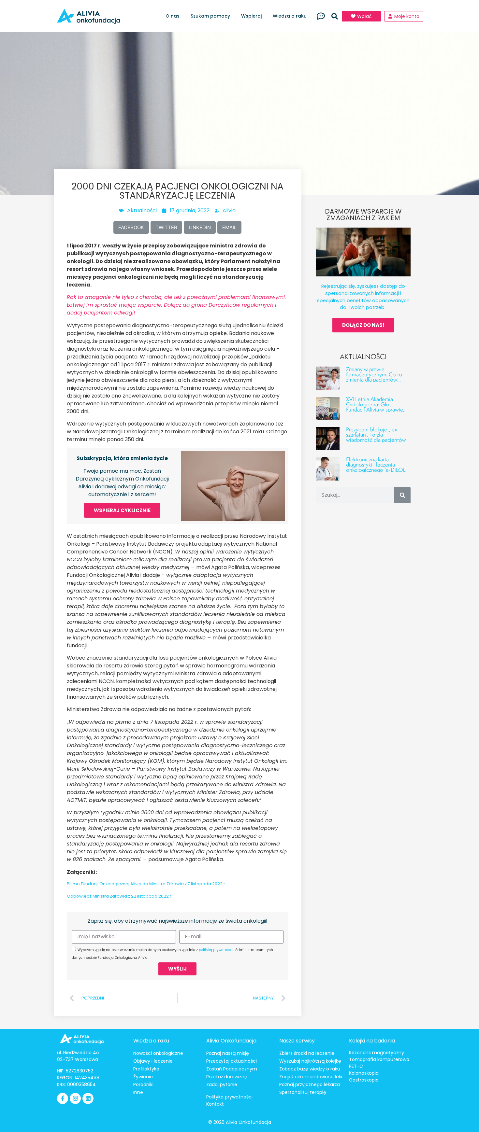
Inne (138, 1092)
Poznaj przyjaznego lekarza (309, 1084)
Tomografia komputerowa (379, 1059)
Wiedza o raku (290, 16)
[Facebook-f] (62, 1098)
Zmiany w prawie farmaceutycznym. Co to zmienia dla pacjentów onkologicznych (374, 376)
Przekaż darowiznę (226, 1076)
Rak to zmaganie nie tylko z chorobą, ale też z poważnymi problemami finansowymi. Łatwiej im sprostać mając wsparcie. (176, 304)
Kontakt (215, 1104)
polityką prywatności (216, 949)
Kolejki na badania (372, 1040)
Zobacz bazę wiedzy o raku (309, 1069)
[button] (334, 16)
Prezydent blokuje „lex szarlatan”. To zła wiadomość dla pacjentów (376, 434)
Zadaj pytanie (221, 1084)
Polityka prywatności (229, 1097)
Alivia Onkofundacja (231, 1040)
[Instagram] (75, 1098)
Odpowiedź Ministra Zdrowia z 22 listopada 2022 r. (119, 896)
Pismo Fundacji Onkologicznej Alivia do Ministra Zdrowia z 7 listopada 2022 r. (146, 884)
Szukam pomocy (210, 16)
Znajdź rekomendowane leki (310, 1076)
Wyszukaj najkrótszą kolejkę (310, 1061)
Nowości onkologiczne (158, 1053)
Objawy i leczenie (153, 1061)
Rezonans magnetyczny (376, 1052)
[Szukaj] (402, 495)
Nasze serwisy (297, 1040)
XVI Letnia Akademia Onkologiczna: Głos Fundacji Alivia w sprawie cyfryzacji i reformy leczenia (377, 406)
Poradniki (143, 1084)
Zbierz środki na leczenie (306, 1053)
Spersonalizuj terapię (302, 1092)
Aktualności (142, 210)
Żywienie (143, 1076)
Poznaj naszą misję (227, 1053)
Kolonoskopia (364, 1073)
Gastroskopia (364, 1080)
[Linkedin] (88, 1098)
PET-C (356, 1066)
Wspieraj (251, 16)
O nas (173, 16)
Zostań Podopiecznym (231, 1069)
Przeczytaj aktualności (231, 1061)
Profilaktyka (146, 1069)
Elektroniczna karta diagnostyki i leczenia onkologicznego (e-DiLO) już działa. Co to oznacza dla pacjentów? (375, 469)
